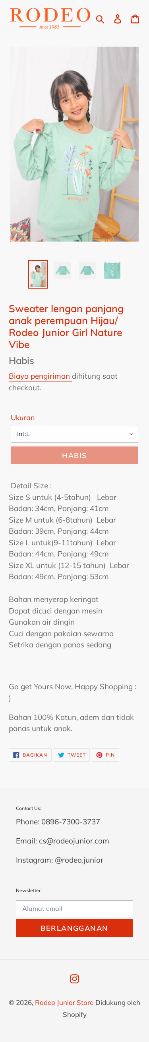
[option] (38, 274)
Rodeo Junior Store (64, 1002)
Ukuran (23, 417)
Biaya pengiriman (40, 376)
